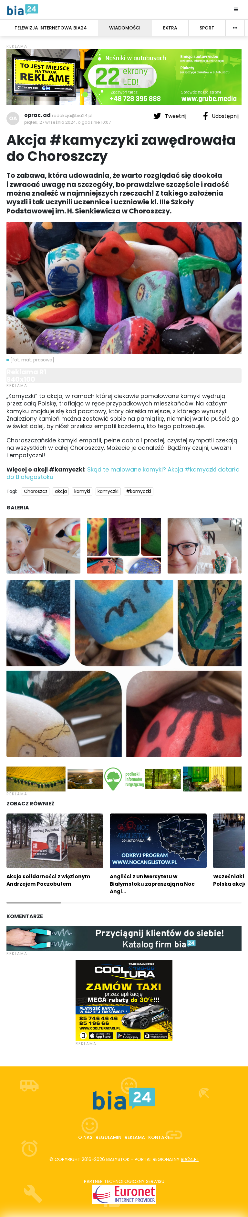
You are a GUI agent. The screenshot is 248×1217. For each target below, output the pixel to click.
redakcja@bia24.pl (72, 115)
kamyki (82, 491)
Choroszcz (35, 491)
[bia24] (22, 9)
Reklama (135, 1137)
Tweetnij (176, 116)
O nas (85, 1137)
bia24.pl (190, 1159)
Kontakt (159, 1137)
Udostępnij (225, 116)
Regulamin (108, 1137)
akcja (61, 491)
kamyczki (108, 491)
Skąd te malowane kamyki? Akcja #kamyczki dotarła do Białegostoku (123, 473)
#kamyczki (138, 491)
